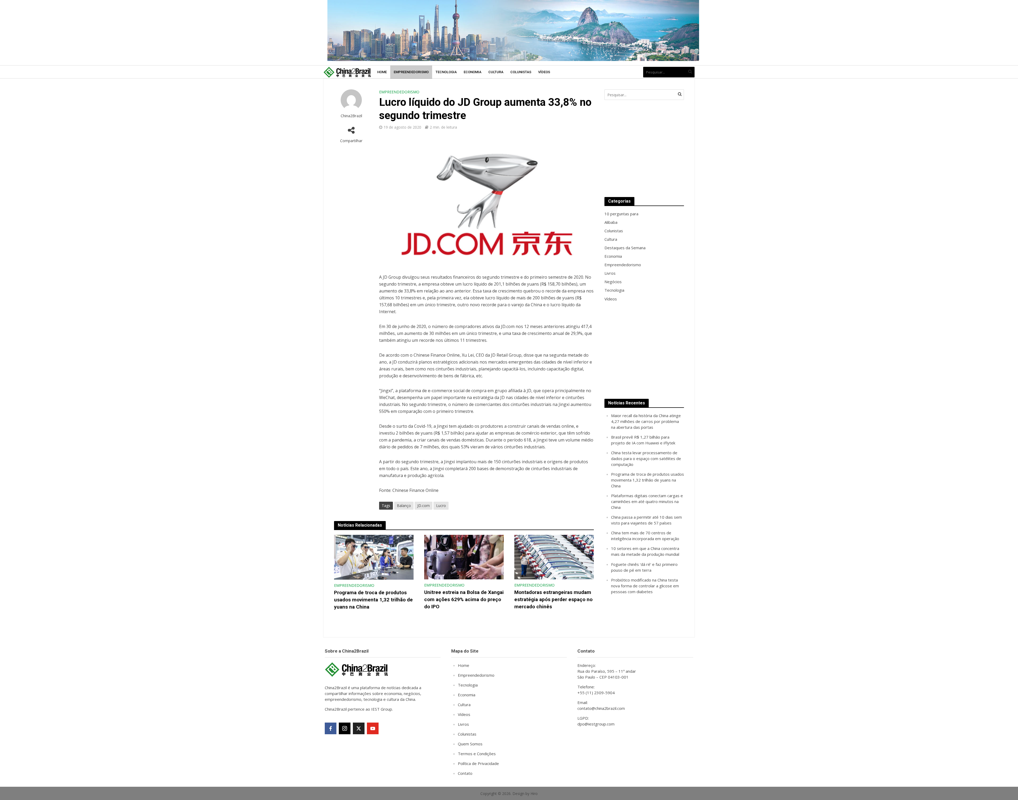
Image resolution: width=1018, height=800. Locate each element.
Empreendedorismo (411, 72)
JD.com (423, 505)
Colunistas (520, 72)
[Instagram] (344, 728)
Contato (465, 773)
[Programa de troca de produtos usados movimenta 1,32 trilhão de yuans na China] (374, 557)
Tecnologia (446, 72)
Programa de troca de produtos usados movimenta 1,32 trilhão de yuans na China (373, 599)
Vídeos (544, 72)
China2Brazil (351, 115)
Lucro (441, 505)
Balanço (404, 505)
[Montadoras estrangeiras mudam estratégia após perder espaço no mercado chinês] (554, 556)
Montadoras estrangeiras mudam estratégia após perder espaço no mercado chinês (553, 599)
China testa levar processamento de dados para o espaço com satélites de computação (646, 458)
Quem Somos (470, 743)
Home (382, 72)
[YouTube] (373, 728)
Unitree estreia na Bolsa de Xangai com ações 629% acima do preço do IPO (464, 599)
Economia (472, 72)
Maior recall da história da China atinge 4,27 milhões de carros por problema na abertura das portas (646, 421)
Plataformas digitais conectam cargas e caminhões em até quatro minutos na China (647, 501)
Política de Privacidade (478, 763)
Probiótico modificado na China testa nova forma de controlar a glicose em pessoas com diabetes (645, 585)
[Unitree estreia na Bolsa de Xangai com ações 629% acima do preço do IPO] (464, 556)
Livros (463, 724)
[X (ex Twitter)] (359, 728)
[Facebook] (330, 728)
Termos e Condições (477, 753)
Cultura (495, 72)
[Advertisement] (644, 148)
